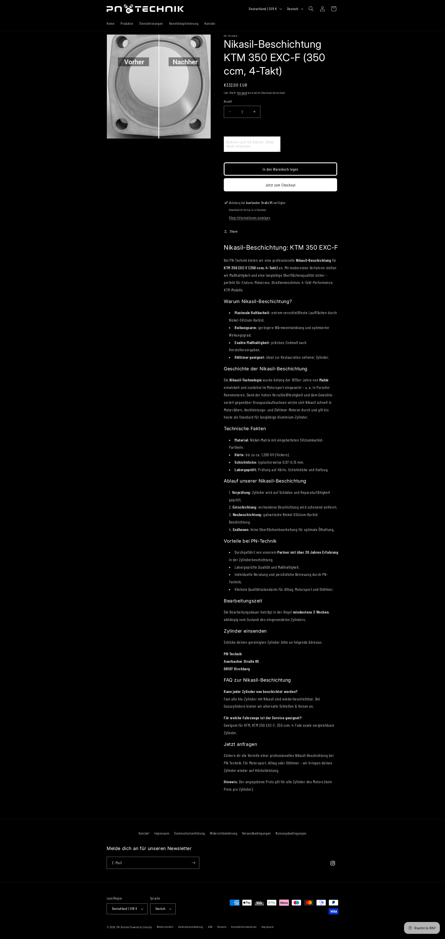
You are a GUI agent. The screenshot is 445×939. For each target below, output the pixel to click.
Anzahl (228, 101)
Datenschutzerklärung (189, 833)
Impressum (161, 833)
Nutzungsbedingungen (291, 833)
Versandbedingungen (256, 833)
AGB (210, 926)
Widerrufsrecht (165, 926)
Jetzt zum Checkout (281, 185)
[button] (311, 8)
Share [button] (234, 231)
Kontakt (144, 833)
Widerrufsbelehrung (223, 833)
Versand (242, 92)
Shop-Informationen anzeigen (249, 217)
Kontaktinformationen (243, 926)
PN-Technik (123, 927)
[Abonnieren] (193, 863)
